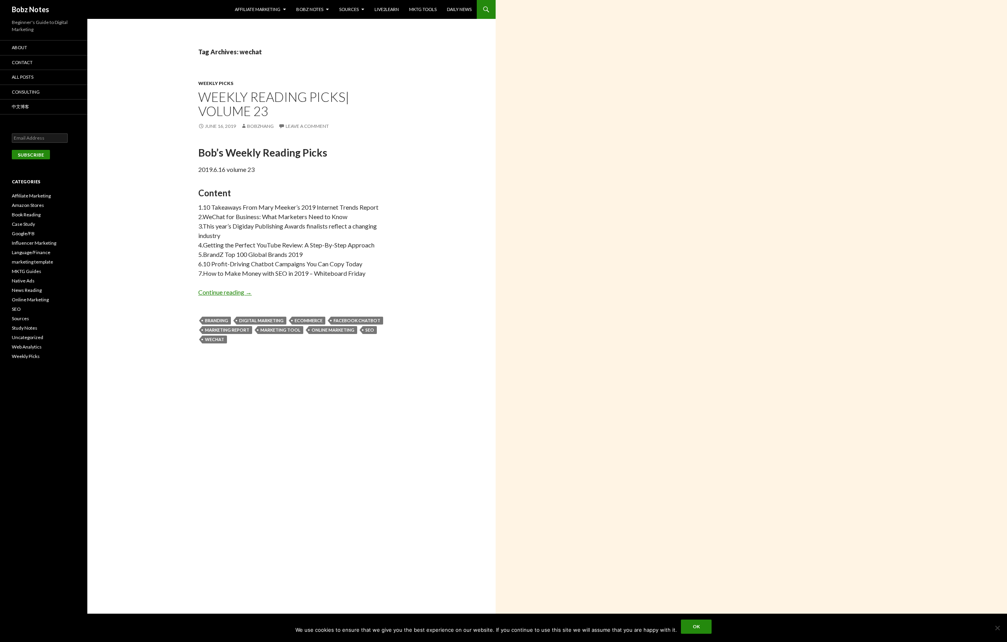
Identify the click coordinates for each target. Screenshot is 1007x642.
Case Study (23, 224)
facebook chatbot (357, 320)
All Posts (22, 76)
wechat (214, 339)
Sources (349, 9)
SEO (369, 329)
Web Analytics (27, 347)
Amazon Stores (28, 205)
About (19, 47)
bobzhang (260, 126)
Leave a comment (307, 126)
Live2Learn (386, 9)
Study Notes (24, 328)
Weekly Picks (215, 83)
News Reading (27, 290)
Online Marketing (333, 329)
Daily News (459, 9)
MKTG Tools (423, 9)
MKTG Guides (26, 271)
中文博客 (20, 106)
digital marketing (261, 320)
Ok (696, 626)
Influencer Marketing (34, 243)
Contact (22, 62)
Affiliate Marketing (257, 9)
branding (216, 320)
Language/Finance (31, 252)
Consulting (26, 91)
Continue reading (225, 292)
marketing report (227, 329)
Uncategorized (27, 337)
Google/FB (23, 233)
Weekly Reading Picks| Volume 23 (273, 104)
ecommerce (309, 320)
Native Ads (23, 281)
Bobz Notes (30, 9)
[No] (997, 628)
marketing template (32, 262)
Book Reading (26, 215)
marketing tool (280, 329)
